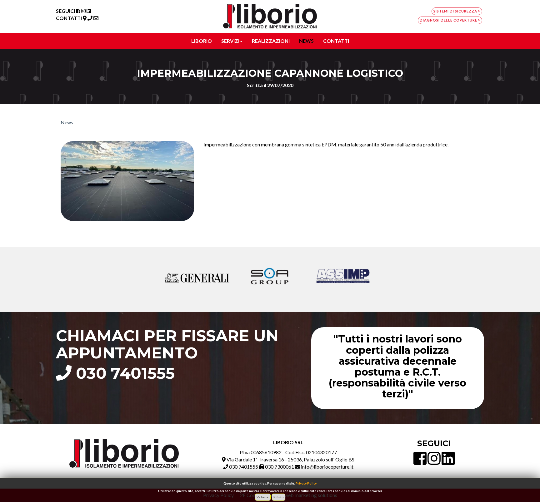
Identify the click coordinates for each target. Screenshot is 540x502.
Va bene (263, 497)
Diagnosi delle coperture (449, 20)
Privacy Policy (306, 483)
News (67, 122)
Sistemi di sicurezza (455, 11)
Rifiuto (278, 497)
